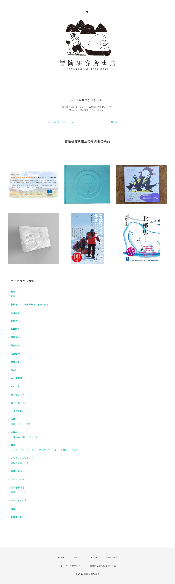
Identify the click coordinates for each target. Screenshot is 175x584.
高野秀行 (15, 321)
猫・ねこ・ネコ (18, 394)
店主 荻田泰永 (18, 487)
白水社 (14, 370)
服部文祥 (15, 337)
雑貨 (13, 445)
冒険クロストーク (20, 463)
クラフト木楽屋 (18, 500)
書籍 (13, 492)
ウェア (22, 492)
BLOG (94, 557)
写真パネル (16, 471)
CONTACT (111, 557)
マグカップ (44, 450)
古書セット (16, 424)
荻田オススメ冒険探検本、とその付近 (30, 304)
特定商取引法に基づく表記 (103, 566)
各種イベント (17, 517)
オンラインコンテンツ (22, 458)
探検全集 (15, 362)
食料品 (64, 450)
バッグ (14, 450)
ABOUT (78, 557)
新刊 (13, 291)
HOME (61, 557)
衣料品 (14, 432)
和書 (13, 296)
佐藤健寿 (15, 354)
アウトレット (17, 479)
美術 (28, 424)
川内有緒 (15, 345)
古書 (13, 419)
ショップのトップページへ (59, 122)
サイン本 (15, 386)
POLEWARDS (18, 437)
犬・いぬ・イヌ (18, 403)
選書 (13, 509)
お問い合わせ (115, 122)
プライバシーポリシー (69, 566)
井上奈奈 (15, 313)
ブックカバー (28, 450)
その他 (74, 450)
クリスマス (16, 411)
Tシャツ (34, 437)
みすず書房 (16, 378)
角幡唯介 (15, 329)
